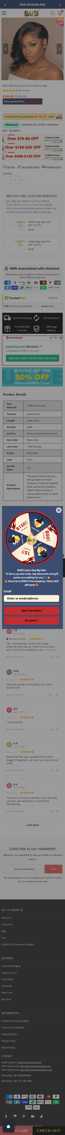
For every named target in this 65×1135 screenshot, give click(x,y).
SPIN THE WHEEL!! (31, 610)
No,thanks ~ (31, 620)
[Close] (59, 510)
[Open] (8, 1126)
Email (7, 591)
